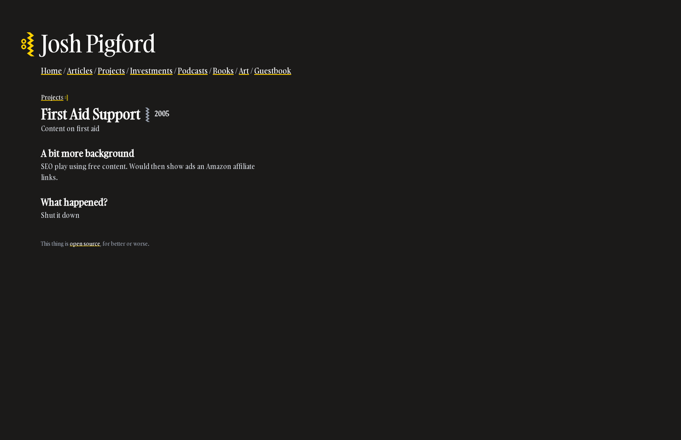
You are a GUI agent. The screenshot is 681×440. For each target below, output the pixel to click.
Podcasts (193, 70)
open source (85, 243)
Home (51, 70)
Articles (80, 70)
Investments (151, 70)
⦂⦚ (28, 43)
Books (223, 70)
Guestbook (272, 70)
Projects (111, 70)
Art (244, 70)
